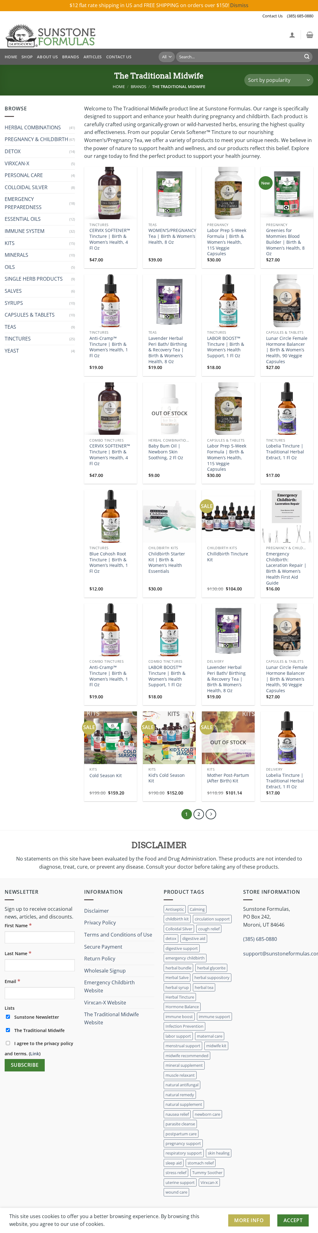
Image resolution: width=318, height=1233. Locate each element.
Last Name (18, 953)
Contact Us (272, 16)
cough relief (209, 929)
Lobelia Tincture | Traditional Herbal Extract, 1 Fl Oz (285, 451)
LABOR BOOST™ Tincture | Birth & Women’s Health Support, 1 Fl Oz (225, 347)
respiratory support (184, 1153)
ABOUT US (47, 57)
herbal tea (204, 987)
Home (119, 86)
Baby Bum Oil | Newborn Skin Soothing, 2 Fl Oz (165, 451)
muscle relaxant (180, 1075)
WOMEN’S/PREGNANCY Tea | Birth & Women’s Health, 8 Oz (172, 236)
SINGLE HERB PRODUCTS (34, 278)
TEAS (10, 326)
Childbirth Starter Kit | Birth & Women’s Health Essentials (166, 562)
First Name (18, 925)
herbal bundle (178, 968)
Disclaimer (96, 910)
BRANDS (70, 57)
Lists (10, 1008)
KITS (10, 243)
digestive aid (193, 938)
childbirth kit (177, 919)
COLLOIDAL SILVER (26, 187)
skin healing (218, 1153)
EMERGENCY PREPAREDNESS (23, 203)
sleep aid (174, 1163)
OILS (10, 267)
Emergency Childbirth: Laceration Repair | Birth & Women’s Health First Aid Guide (286, 568)
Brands (138, 86)
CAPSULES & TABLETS (30, 314)
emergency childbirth (185, 958)
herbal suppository (211, 977)
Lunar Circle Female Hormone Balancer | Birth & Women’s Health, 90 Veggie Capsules (286, 350)
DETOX (12, 151)
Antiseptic (175, 909)
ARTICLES (93, 57)
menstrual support (183, 1045)
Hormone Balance (182, 1006)
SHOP (27, 57)
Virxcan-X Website (105, 1002)
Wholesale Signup (105, 970)
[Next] (211, 814)
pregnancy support (183, 1143)
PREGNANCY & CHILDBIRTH (36, 139)
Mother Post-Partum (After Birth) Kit (228, 778)
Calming (197, 909)
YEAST (12, 350)
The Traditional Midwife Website (111, 1018)
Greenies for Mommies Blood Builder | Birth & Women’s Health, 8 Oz (285, 242)
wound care (176, 1192)
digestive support (182, 948)
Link (34, 1054)
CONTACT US (119, 57)
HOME (11, 57)
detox (171, 938)
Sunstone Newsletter (36, 1017)
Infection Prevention (184, 1026)
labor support (178, 1036)
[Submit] (307, 56)
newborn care (207, 1114)
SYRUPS (14, 303)
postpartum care (181, 1134)
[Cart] (309, 35)
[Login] (292, 35)
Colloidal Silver (179, 929)
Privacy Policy (100, 922)
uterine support (180, 1182)
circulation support (212, 919)
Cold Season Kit (105, 775)
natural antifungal (182, 1085)
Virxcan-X (209, 1182)
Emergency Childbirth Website (109, 986)
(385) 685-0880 (300, 16)
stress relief (176, 1172)
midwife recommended (187, 1055)
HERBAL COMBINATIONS (33, 127)
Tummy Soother (207, 1172)
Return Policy (99, 958)
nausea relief (177, 1114)
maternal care (209, 1036)
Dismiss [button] (239, 5)
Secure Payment (103, 946)
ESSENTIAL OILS (23, 219)
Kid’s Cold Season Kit (166, 778)
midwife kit (216, 1045)
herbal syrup (177, 987)
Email (12, 981)
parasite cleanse (180, 1124)
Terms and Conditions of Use (118, 934)
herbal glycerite (211, 968)
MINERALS (16, 254)
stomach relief (201, 1163)
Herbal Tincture (180, 997)
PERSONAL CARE (24, 175)
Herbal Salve (177, 977)
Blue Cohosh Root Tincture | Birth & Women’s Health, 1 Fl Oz (108, 562)
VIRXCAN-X (17, 163)
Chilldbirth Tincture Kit (227, 557)
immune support (214, 1016)
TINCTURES (18, 338)
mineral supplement (184, 1065)
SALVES (13, 290)
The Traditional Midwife (39, 1030)
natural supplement (184, 1104)
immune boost (179, 1016)
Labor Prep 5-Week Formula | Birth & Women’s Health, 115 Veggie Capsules (226, 242)
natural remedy (180, 1094)
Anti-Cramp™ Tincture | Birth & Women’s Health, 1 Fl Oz (108, 347)
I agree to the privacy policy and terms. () (39, 1048)
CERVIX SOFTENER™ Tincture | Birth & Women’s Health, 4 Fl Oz (109, 239)
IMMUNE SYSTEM (24, 231)
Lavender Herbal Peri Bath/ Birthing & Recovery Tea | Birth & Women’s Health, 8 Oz (167, 350)
